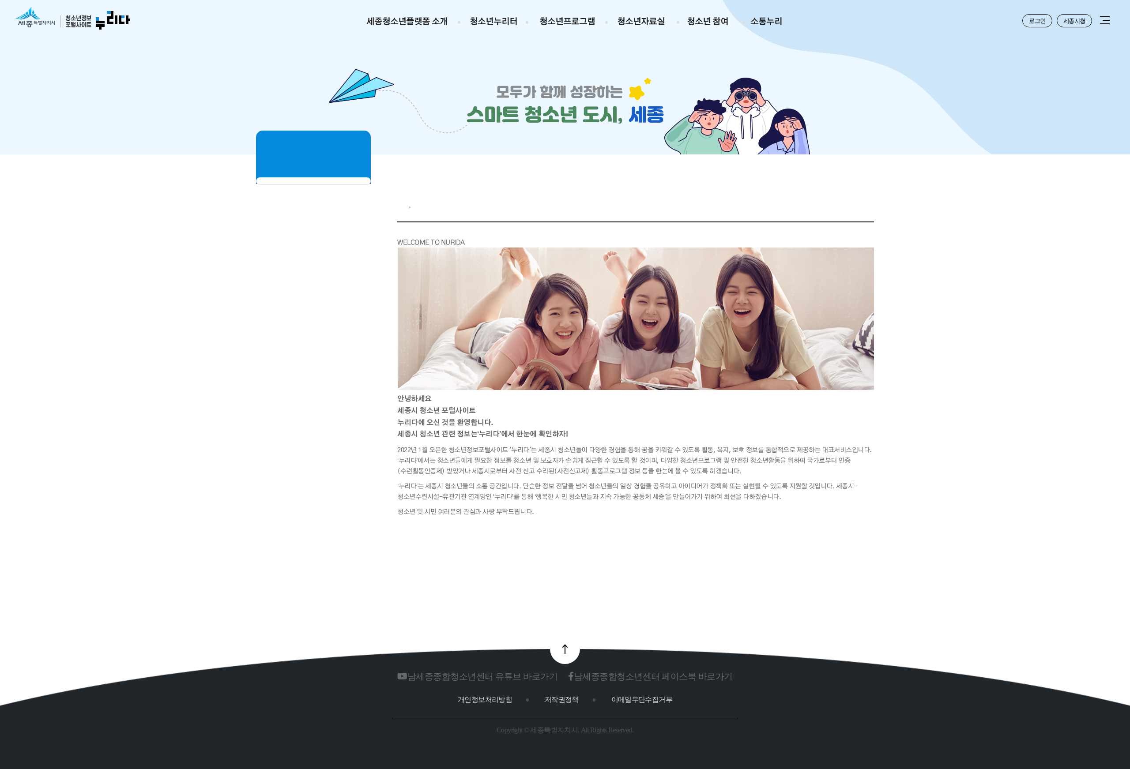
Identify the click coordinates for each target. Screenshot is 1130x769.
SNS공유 (841, 205)
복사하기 (855, 205)
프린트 (869, 205)
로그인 (1037, 20)
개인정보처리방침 (485, 699)
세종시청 (1074, 20)
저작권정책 (562, 699)
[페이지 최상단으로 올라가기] (565, 649)
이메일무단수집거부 (641, 699)
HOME (400, 207)
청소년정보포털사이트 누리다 (72, 19)
